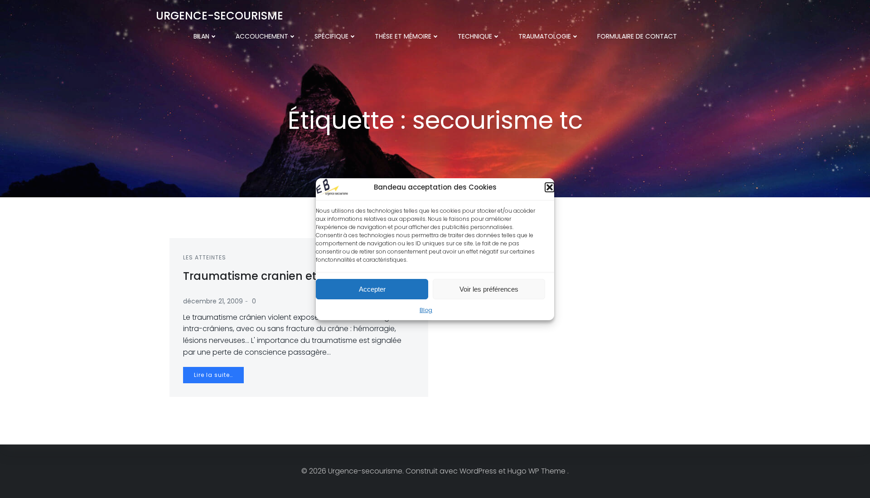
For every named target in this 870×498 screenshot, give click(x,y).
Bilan (201, 36)
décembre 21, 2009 (213, 301)
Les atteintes (204, 257)
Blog (426, 310)
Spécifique (331, 36)
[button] (549, 187)
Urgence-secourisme (219, 15)
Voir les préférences (488, 289)
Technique (475, 36)
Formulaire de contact (637, 36)
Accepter (372, 289)
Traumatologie (544, 36)
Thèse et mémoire (403, 36)
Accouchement (262, 36)
